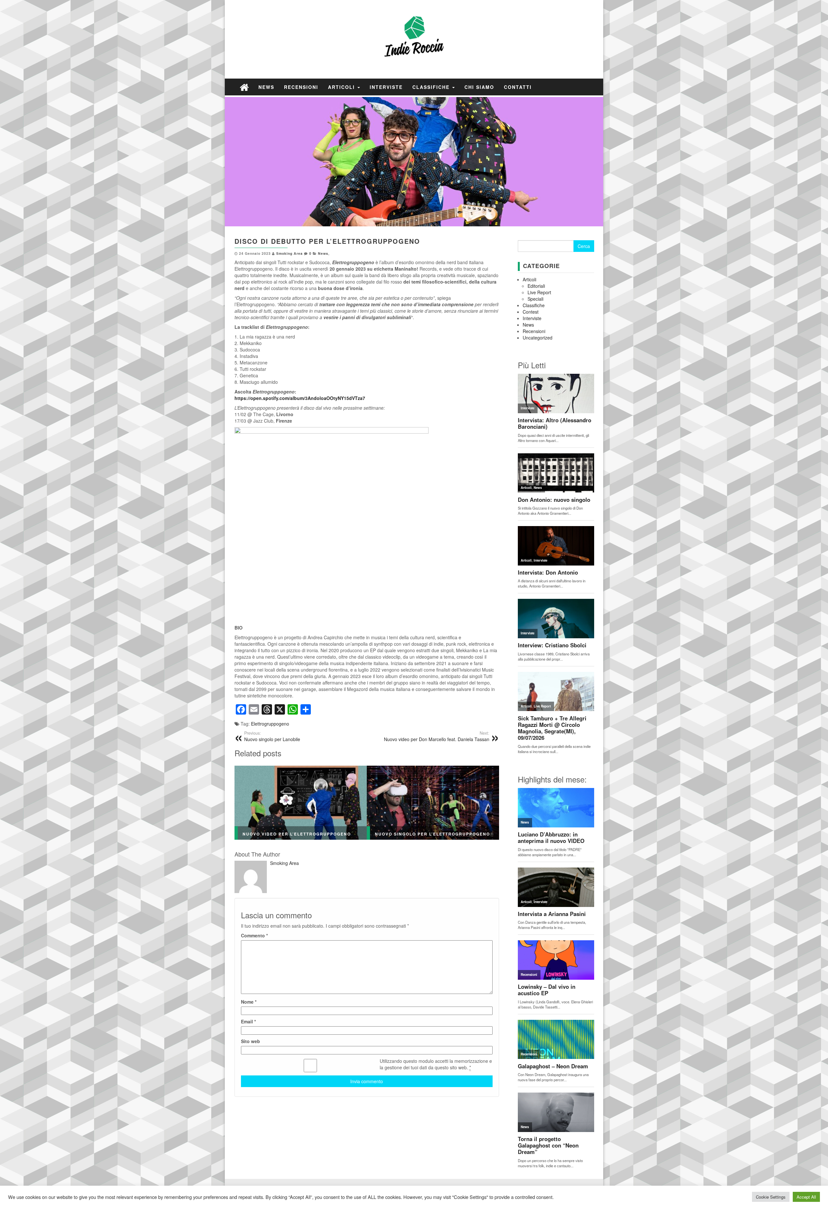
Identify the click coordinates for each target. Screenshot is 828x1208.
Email (248, 1021)
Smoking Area (289, 253)
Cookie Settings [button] (771, 1197)
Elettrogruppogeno (270, 723)
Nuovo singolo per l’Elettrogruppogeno (432, 834)
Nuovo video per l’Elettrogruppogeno (297, 834)
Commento (254, 935)
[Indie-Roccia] (244, 87)
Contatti (518, 87)
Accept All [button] (806, 1197)
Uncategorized (537, 337)
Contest (531, 311)
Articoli (342, 87)
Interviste (386, 87)
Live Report (539, 292)
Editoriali (536, 286)
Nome (248, 1001)
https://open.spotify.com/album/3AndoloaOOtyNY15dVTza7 (299, 398)
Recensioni (301, 87)
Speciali (535, 299)
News (266, 87)
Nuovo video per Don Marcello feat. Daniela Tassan (436, 736)
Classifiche (432, 87)
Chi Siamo (479, 87)
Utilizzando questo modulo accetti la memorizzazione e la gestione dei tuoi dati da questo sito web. (436, 1064)
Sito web (250, 1041)
